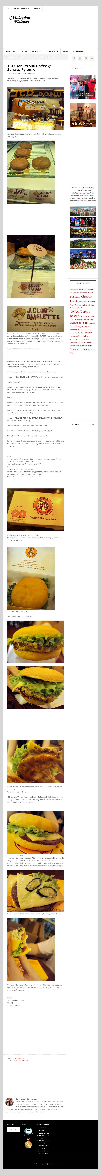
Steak (72, 345)
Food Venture (19, 1058)
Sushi (76, 345)
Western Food (79, 349)
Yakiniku (90, 350)
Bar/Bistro (73, 292)
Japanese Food (79, 322)
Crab (88, 312)
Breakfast (81, 292)
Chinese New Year (82, 301)
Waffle (90, 345)
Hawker (77, 319)
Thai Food (83, 345)
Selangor (16, 1060)
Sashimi (86, 340)
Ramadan (88, 333)
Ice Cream (83, 319)
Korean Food (91, 323)
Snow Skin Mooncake (85, 343)
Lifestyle (72, 327)
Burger (79, 297)
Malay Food (81, 326)
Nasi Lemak (82, 330)
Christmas (89, 305)
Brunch (89, 292)
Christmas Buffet (76, 308)
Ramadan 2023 (74, 336)
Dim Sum (83, 316)
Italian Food (90, 319)
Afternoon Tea (74, 289)
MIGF (88, 327)
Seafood (73, 343)
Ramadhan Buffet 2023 (76, 340)
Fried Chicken (90, 316)
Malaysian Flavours (20, 20)
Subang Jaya (24, 1060)
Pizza (76, 333)
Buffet (73, 296)
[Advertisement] (69, 29)
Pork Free (80, 333)
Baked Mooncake (86, 289)
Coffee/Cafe (78, 311)
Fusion (72, 319)
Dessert (74, 315)
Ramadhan (84, 336)
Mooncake (74, 330)
